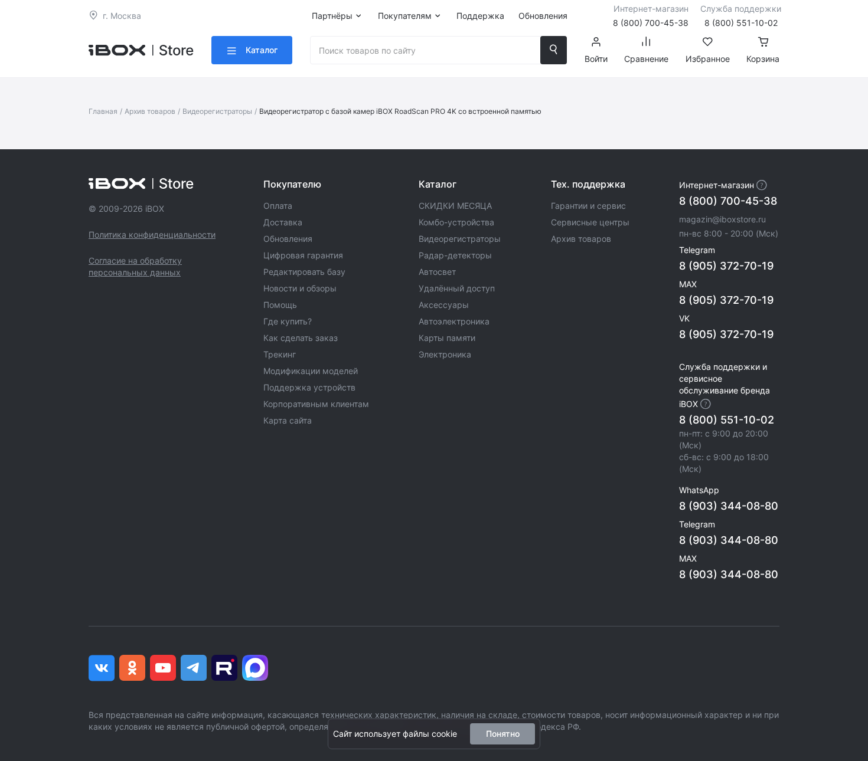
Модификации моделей (310, 371)
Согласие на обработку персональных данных (135, 266)
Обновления (542, 16)
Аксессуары (444, 305)
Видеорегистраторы (217, 111)
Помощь (280, 305)
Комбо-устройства (456, 222)
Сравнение (646, 59)
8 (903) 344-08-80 (728, 506)
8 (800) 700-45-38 (728, 201)
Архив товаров (150, 111)
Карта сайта (287, 420)
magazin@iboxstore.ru (722, 219)
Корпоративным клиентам (316, 404)
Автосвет (437, 272)
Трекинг (279, 354)
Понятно (503, 734)
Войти (596, 59)
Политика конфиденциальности (152, 234)
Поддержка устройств (309, 387)
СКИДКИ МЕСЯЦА (455, 206)
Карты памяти (447, 338)
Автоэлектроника (454, 321)
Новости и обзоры (300, 288)
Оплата (277, 206)
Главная (103, 111)
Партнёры (332, 16)
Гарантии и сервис (588, 206)
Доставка (282, 222)
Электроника (445, 354)
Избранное (708, 59)
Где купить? (287, 321)
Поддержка (480, 16)
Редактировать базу (304, 272)
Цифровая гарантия (303, 255)
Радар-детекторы (455, 255)
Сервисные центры (590, 222)
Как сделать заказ (300, 338)
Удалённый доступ (457, 288)
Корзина (762, 59)
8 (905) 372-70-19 (726, 266)
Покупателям (405, 16)
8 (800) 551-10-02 (726, 420)
